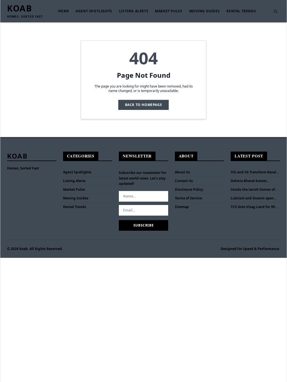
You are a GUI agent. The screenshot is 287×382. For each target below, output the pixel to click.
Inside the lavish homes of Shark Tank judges (253, 189)
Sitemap (182, 206)
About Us (182, 172)
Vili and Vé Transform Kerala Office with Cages (254, 172)
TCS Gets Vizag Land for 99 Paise (253, 207)
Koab (19, 8)
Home (63, 11)
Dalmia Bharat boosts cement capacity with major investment (254, 181)
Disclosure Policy (189, 189)
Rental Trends (241, 11)
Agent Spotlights (94, 11)
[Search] (275, 11)
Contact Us (184, 180)
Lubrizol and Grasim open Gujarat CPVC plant (252, 198)
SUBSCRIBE (143, 225)
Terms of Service (188, 198)
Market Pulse (168, 11)
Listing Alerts (133, 11)
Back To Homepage (143, 104)
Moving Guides (204, 11)
